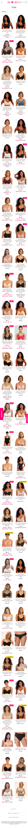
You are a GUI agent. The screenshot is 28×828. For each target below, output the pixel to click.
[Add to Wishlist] (2, 15)
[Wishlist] (24, 2)
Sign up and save (13, 817)
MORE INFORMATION (13, 813)
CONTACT (13, 809)
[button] (7, 35)
